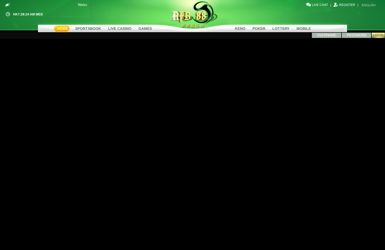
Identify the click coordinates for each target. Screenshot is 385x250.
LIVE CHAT (320, 5)
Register (347, 5)
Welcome (84, 5)
